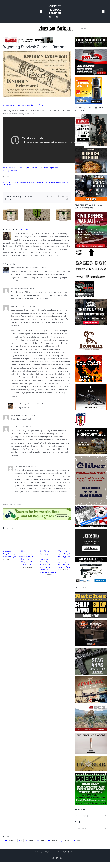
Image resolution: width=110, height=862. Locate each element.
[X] (51, 196)
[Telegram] (67, 199)
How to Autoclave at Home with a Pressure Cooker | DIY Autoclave (27, 558)
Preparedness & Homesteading (58, 182)
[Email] (67, 196)
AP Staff (44, 182)
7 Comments (7, 184)
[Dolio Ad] (37, 209)
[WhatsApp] (63, 196)
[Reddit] (55, 196)
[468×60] (28, 38)
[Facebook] (48, 196)
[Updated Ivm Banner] (37, 509)
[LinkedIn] (59, 196)
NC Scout (8, 182)
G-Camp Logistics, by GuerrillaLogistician (12, 554)
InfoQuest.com (70, 852)
